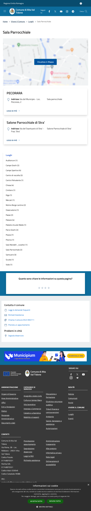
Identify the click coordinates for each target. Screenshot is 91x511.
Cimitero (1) (10, 190)
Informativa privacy (54, 452)
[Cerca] (86, 11)
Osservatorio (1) (12, 210)
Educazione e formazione (51, 396)
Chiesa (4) (10, 185)
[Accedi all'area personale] (81, 3)
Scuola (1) (10, 259)
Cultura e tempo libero (33, 400)
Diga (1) (9, 195)
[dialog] (45, 496)
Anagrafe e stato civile (33, 396)
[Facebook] (48, 11)
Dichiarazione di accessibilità (52, 463)
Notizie (71, 394)
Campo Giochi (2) (12, 165)
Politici (4, 411)
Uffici (3, 402)
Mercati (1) (10, 200)
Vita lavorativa (29, 404)
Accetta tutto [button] (36, 501)
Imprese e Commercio (32, 408)
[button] (45, 506)
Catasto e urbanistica (32, 413)
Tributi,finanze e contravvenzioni (52, 411)
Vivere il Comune (18, 21)
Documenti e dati (8, 422)
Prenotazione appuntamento (30, 443)
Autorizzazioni (51, 428)
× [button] (88, 485)
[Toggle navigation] (4, 11)
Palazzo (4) (10, 220)
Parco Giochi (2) (12, 229)
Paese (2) (9, 215)
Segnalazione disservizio (29, 450)
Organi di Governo (8, 394)
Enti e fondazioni (8, 406)
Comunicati (72, 398)
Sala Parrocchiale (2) (14, 249)
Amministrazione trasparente (53, 443)
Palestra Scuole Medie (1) (16, 224)
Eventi (70, 418)
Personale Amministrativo (7, 417)
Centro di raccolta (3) (14, 175)
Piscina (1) (10, 239)
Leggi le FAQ (29, 456)
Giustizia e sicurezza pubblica (54, 403)
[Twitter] (54, 11)
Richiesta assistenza (32, 460)
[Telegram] (72, 11)
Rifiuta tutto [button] (55, 501)
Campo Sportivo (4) (13, 170)
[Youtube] (60, 11)
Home (5, 21)
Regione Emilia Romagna (14, 3)
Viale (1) (9, 264)
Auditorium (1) (11, 160)
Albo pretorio (51, 448)
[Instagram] (66, 11)
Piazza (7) (9, 234)
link (68, 496)
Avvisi (70, 402)
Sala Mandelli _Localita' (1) (16, 244)
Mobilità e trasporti (31, 417)
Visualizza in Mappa (45, 61)
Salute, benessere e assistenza (54, 422)
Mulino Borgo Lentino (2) (16, 205)
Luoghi (31, 21)
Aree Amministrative (9, 398)
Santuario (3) (11, 254)
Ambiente (50, 416)
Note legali (50, 457)
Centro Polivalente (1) (14, 180)
